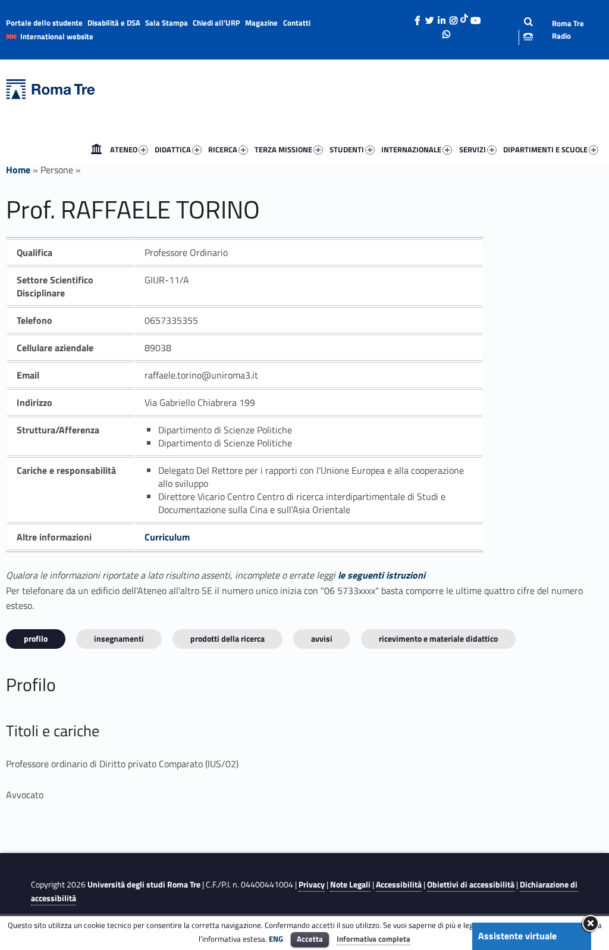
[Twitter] (429, 17)
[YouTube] (475, 17)
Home (96, 149)
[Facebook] (417, 17)
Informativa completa (373, 939)
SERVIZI (472, 149)
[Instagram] (453, 17)
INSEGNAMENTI (119, 638)
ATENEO (123, 149)
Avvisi (321, 638)
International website (56, 36)
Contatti (296, 23)
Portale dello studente (44, 23)
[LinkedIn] (441, 17)
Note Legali (350, 884)
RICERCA (222, 149)
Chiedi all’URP (216, 23)
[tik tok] (464, 17)
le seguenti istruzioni (381, 575)
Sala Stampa (166, 23)
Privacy (312, 884)
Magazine (261, 23)
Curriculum (167, 537)
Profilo (36, 638)
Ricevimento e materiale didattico (438, 638)
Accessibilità (399, 884)
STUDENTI (346, 149)
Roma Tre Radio (568, 29)
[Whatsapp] (446, 31)
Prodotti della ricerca (227, 638)
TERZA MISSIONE (283, 149)
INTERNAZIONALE (411, 149)
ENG (276, 939)
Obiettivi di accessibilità (470, 884)
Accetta (310, 939)
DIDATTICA (173, 149)
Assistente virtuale (517, 936)
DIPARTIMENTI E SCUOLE (545, 149)
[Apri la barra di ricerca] (519, 29)
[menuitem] (96, 149)
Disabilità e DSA (113, 23)
